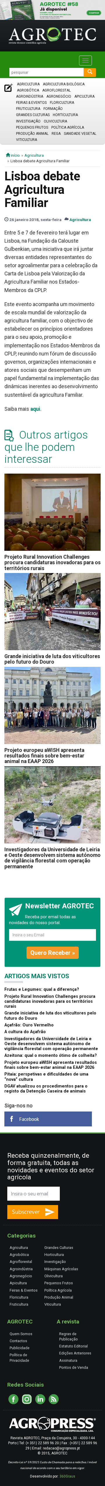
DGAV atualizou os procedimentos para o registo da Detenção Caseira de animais (46, 1089)
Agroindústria (29, 96)
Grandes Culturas (33, 115)
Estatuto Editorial (73, 1346)
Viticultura (26, 140)
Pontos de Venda (73, 1367)
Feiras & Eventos (31, 103)
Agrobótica (28, 90)
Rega (56, 134)
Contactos (18, 1341)
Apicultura (84, 96)
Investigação (28, 121)
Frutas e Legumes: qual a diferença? (41, 989)
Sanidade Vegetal (80, 134)
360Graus (67, 1476)
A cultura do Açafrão (25, 1031)
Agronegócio (58, 96)
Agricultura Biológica (64, 84)
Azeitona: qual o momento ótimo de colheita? (50, 1055)
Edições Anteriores (75, 1353)
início (15, 155)
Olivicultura (55, 121)
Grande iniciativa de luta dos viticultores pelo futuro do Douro (52, 659)
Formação (53, 109)
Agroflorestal (56, 90)
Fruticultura (28, 109)
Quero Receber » (52, 952)
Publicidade (19, 1348)
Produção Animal (32, 134)
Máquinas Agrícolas (61, 1269)
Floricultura (62, 103)
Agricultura (28, 84)
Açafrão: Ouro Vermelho (29, 1025)
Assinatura (68, 1360)
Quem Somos (21, 1334)
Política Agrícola (67, 127)
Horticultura (65, 115)
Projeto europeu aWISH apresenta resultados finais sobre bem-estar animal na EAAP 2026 (44, 755)
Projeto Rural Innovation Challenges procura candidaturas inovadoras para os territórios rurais (52, 562)
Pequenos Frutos (32, 127)
